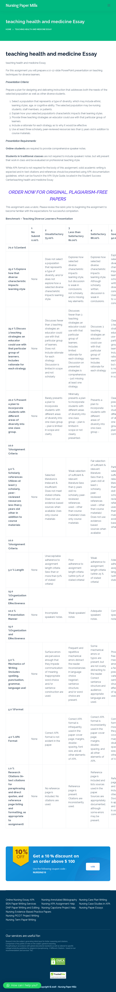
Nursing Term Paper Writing (21, 919)
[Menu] (109, 5)
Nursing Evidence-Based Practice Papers (28, 911)
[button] (22, 985)
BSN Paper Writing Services (21, 903)
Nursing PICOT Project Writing (22, 915)
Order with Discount (93, 866)
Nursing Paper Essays (91, 907)
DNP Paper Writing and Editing (22, 907)
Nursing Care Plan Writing (93, 899)
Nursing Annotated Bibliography (59, 899)
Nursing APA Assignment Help (58, 903)
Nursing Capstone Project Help (58, 907)
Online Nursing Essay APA (20, 899)
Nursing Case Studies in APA (94, 903)
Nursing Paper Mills (21, 5)
